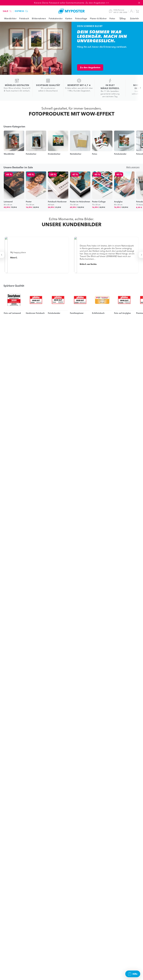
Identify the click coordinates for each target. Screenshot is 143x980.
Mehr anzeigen (133, 167)
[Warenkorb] (138, 11)
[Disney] (122, 18)
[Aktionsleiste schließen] (139, 3)
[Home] (71, 11)
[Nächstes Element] (139, 88)
